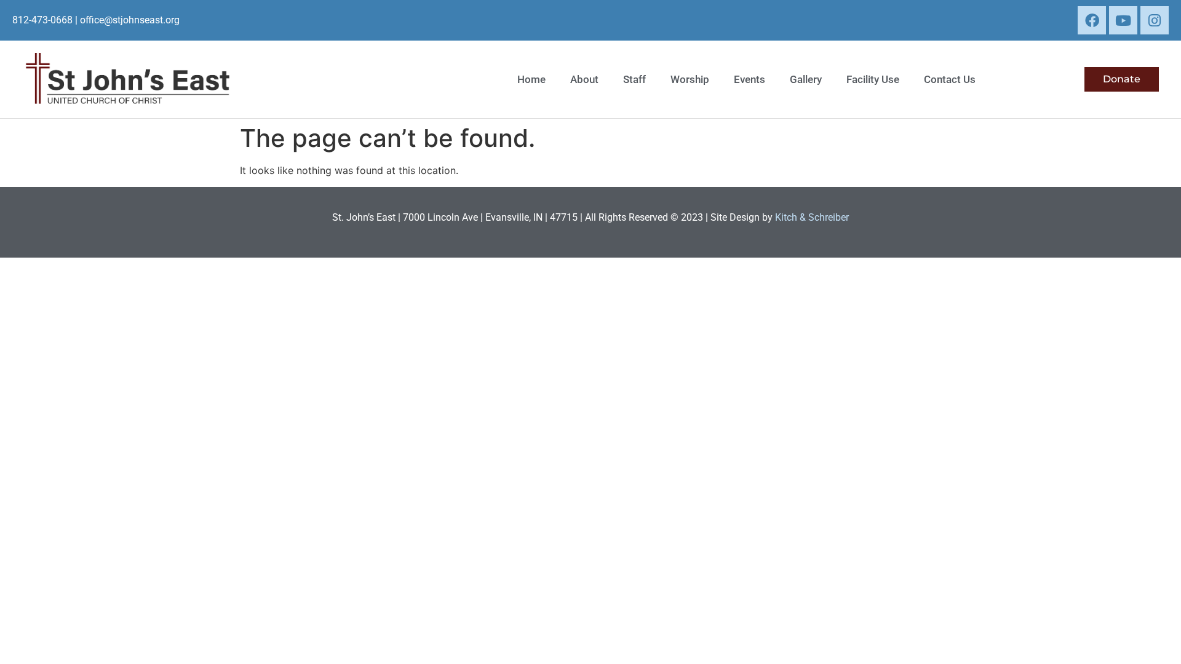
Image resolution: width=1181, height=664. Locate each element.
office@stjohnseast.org (130, 20)
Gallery (806, 79)
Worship (689, 79)
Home (531, 79)
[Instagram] (1154, 20)
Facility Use (872, 79)
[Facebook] (1092, 20)
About (584, 79)
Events (749, 79)
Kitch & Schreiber (812, 217)
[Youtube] (1123, 20)
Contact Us (950, 79)
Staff (634, 79)
